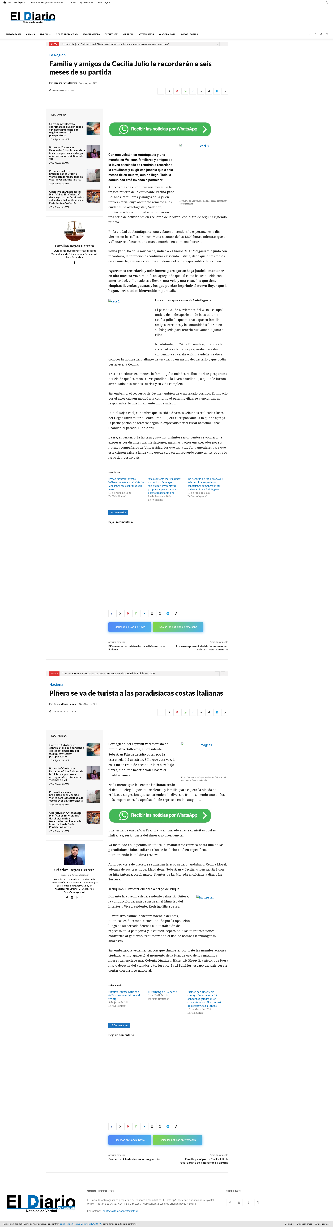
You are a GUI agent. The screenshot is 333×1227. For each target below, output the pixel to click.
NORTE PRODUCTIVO (67, 34)
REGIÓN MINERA (91, 34)
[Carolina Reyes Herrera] (74, 230)
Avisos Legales (104, 2)
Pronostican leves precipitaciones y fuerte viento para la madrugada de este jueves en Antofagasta (66, 175)
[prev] (217, 44)
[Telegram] (216, 91)
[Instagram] (315, 34)
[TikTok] (321, 34)
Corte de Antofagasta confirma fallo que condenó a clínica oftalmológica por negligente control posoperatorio (66, 129)
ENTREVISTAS (111, 34)
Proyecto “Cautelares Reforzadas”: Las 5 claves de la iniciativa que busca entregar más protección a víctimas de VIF (67, 153)
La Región (57, 55)
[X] (327, 34)
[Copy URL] (224, 91)
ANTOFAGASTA (13, 34)
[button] (327, 2)
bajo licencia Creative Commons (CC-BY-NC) (81, 1223)
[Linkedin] (192, 91)
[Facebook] (309, 34)
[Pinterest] (176, 91)
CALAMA (30, 34)
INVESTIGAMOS (146, 34)
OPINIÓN (128, 34)
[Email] (200, 91)
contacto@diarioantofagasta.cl (120, 1211)
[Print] (208, 91)
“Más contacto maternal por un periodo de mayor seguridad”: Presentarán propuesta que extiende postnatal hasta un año (164, 486)
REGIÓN (44, 34)
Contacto (73, 2)
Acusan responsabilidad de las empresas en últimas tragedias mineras (202, 647)
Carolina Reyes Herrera (65, 82)
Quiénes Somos (87, 2)
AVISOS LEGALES (189, 34)
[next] (223, 44)
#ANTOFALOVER (167, 34)
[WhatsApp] (184, 91)
